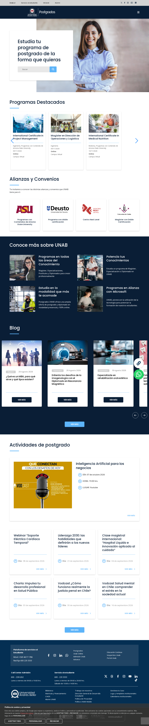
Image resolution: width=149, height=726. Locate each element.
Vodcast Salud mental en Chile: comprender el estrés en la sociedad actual (118, 589)
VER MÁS (22, 400)
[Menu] (138, 12)
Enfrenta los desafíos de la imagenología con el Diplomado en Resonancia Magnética (66, 379)
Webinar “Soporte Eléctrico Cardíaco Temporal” (27, 539)
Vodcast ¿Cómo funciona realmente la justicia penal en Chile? (74, 587)
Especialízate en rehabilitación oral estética (113, 377)
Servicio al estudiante (29, 3)
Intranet (46, 3)
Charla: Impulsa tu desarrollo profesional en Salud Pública (29, 587)
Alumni (57, 3)
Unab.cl (12, 3)
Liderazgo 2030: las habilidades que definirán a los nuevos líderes (73, 541)
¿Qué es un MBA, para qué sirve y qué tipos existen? (20, 378)
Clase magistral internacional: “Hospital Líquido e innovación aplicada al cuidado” (118, 543)
